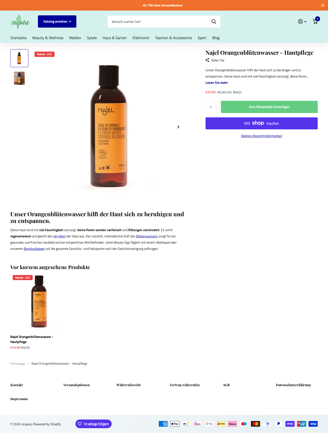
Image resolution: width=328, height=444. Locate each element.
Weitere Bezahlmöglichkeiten (261, 135)
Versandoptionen (76, 385)
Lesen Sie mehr (217, 82)
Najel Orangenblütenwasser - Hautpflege (31, 339)
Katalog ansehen (55, 21)
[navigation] (19, 58)
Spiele (92, 38)
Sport (202, 38)
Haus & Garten (115, 38)
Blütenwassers (147, 236)
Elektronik (141, 38)
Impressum (19, 398)
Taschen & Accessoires (173, 38)
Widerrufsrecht (128, 385)
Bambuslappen (34, 248)
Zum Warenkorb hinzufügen (269, 106)
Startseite (18, 38)
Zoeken (213, 22)
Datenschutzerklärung (293, 385)
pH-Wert (60, 236)
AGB (226, 385)
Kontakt (16, 385)
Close (322, 5)
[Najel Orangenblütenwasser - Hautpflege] (39, 302)
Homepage (17, 363)
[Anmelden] (302, 21)
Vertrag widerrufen (185, 385)
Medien (75, 38)
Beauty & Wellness (47, 38)
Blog (215, 38)
